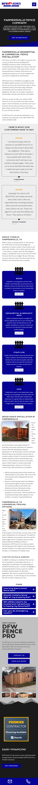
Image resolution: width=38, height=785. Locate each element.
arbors (29, 562)
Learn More (19, 294)
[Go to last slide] (3, 679)
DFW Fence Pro (7, 60)
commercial (6, 62)
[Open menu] (34, 4)
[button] (6, 695)
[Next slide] (34, 679)
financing (5, 258)
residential (29, 60)
